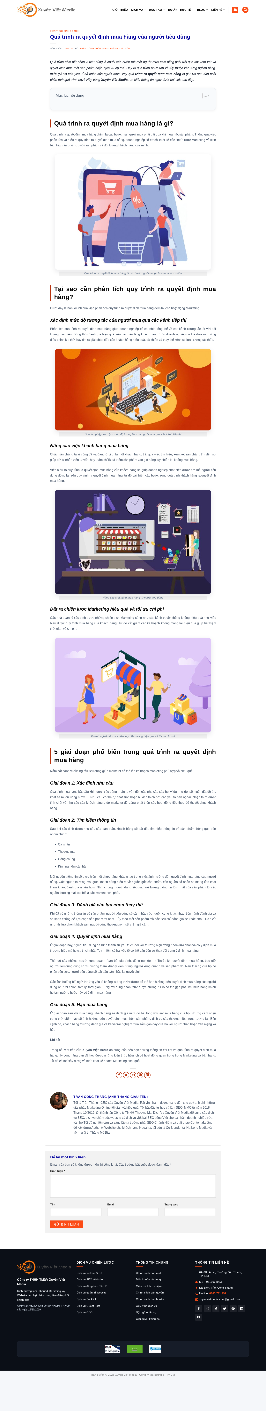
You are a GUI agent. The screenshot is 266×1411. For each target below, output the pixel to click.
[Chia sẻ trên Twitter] (126, 1075)
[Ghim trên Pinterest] (140, 1075)
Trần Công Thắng (222, 1287)
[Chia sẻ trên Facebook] (119, 1075)
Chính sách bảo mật (148, 1273)
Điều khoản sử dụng (148, 1279)
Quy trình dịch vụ (146, 1305)
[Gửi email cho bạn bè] (133, 1075)
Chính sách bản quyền (150, 1292)
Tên (52, 1204)
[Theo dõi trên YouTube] (198, 1317)
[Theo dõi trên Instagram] (207, 1308)
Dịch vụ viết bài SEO (89, 1273)
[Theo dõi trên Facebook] (198, 1308)
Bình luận (57, 1170)
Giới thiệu (120, 9)
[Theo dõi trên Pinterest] (233, 1308)
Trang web (171, 1204)
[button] (235, 10)
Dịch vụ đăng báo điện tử (92, 1286)
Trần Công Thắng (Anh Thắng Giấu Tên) (105, 48)
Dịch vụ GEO (84, 1312)
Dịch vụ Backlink (87, 1299)
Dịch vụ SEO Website (90, 1279)
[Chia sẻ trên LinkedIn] (147, 1075)
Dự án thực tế (179, 9)
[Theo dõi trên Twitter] (224, 1308)
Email (111, 1204)
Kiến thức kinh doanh (64, 31)
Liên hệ (216, 9)
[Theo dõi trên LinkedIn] (241, 1308)
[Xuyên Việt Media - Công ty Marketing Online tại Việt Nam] (46, 10)
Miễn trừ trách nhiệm (149, 1286)
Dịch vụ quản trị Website (92, 1292)
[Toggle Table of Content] (204, 96)
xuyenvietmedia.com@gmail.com (219, 1299)
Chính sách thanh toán (150, 1299)
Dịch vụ (137, 9)
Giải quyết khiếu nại (148, 1318)
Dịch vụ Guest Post (88, 1305)
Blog (201, 9)
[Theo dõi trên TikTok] (215, 1308)
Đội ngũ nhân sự (146, 1312)
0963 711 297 (217, 1293)
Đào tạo (155, 9)
